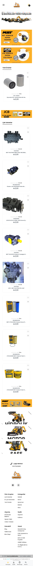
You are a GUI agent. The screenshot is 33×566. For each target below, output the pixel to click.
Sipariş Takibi (8, 519)
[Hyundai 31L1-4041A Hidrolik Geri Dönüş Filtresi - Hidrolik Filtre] (16, 81)
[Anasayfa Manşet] (16, 418)
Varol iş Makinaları (12, 556)
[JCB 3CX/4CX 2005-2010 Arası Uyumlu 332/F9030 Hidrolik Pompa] (16, 204)
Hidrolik (20, 149)
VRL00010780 (16, 320)
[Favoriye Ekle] (27, 73)
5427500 (16, 286)
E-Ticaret (22, 559)
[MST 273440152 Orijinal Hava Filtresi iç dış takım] (16, 306)
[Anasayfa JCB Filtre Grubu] (16, 114)
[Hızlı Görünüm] (27, 77)
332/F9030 (16, 218)
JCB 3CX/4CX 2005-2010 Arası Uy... (16, 220)
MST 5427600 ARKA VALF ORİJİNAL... (16, 152)
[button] (25, 563)
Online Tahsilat (9, 522)
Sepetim (20, 515)
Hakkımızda (8, 532)
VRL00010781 (16, 354)
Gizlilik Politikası (22, 542)
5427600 (16, 151)
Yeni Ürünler (7, 68)
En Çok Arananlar (10, 499)
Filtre (20, 94)
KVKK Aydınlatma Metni (23, 534)
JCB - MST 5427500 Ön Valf (16, 288)
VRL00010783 (16, 184)
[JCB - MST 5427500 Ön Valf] (16, 272)
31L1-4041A (16, 95)
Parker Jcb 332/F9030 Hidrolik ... (16, 186)
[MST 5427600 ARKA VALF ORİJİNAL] (16, 136)
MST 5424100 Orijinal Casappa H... (16, 254)
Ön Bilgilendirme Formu (22, 546)
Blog (6, 529)
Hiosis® (8, 559)
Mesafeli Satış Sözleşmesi (22, 530)
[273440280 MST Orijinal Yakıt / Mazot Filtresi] (16, 340)
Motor (19, 499)
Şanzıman (21, 502)
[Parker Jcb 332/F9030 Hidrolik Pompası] (16, 170)
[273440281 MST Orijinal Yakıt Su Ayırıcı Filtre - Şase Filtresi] (16, 374)
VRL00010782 (16, 388)
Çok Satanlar (7, 123)
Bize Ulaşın (8, 534)
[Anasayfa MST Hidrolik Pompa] (16, 37)
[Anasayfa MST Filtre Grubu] (16, 403)
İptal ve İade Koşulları (21, 538)
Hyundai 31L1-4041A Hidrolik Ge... (16, 97)
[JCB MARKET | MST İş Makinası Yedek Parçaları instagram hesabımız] (18, 485)
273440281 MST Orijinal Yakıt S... (16, 390)
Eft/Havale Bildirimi (8, 515)
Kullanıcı (20, 517)
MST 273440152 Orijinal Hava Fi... (16, 322)
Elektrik (20, 505)
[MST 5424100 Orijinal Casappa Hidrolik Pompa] (16, 238)
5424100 (16, 252)
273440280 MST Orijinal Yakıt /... (16, 356)
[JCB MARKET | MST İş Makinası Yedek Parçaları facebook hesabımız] (13, 485)
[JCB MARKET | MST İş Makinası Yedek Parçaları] (17, 5)
